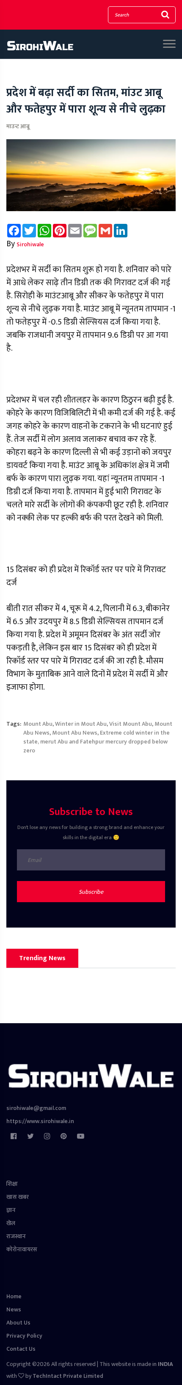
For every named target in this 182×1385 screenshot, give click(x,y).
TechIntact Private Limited (68, 1376)
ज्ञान (11, 1210)
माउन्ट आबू (18, 126)
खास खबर (17, 1197)
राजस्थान (16, 1236)
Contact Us (21, 1349)
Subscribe (91, 892)
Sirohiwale (30, 244)
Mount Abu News (74, 733)
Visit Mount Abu (130, 724)
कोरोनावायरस (21, 1249)
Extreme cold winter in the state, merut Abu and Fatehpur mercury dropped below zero (96, 741)
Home (14, 1296)
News (13, 1309)
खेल (10, 1223)
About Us (18, 1322)
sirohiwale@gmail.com (36, 1108)
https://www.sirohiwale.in (40, 1121)
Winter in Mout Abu (81, 724)
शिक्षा (12, 1184)
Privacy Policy (24, 1336)
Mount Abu (37, 724)
